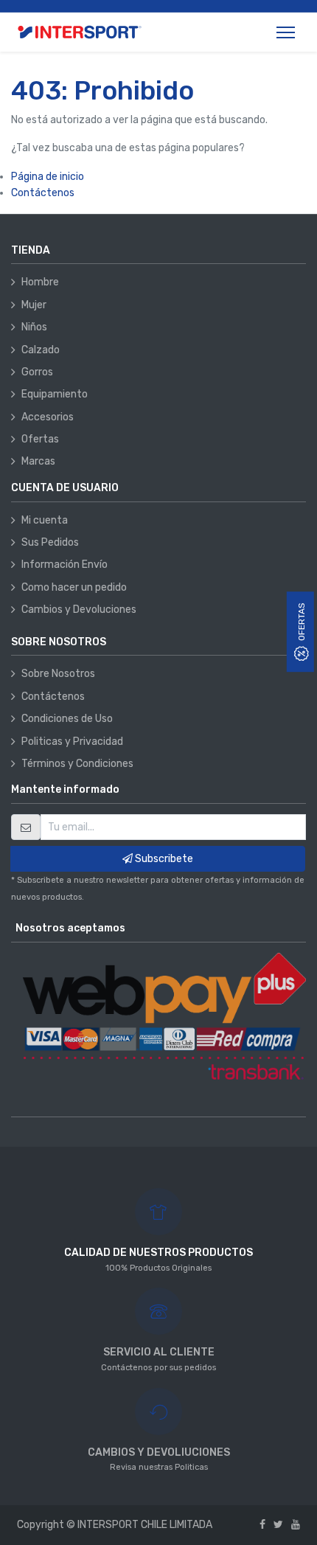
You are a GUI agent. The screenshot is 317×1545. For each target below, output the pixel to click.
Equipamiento (54, 394)
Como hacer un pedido (74, 587)
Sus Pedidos (50, 542)
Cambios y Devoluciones (78, 609)
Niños (34, 327)
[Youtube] (295, 1524)
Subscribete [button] (163, 859)
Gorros (37, 372)
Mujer (33, 305)
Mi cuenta (44, 520)
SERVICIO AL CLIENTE (159, 1352)
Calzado (40, 350)
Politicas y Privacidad (72, 741)
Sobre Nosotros (58, 673)
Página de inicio (47, 176)
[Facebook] (262, 1524)
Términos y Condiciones (77, 763)
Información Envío (64, 564)
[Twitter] (278, 1524)
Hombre (40, 282)
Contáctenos (42, 193)
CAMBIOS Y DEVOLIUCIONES (159, 1452)
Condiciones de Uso (67, 718)
